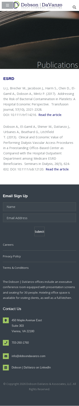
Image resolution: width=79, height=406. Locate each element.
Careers (8, 245)
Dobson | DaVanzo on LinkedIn (31, 367)
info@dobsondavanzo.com (28, 356)
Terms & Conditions (16, 268)
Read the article (49, 114)
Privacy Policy (12, 256)
